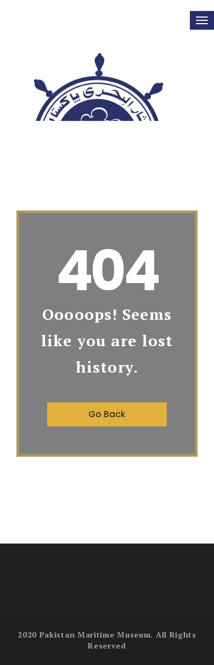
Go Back (107, 414)
